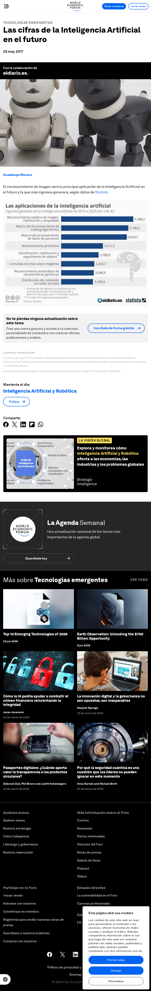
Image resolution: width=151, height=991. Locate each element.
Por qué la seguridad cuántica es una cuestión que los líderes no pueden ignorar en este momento (108, 772)
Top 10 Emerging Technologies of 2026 (35, 634)
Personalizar (116, 981)
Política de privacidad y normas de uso (75, 967)
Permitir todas (116, 960)
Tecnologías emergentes (28, 23)
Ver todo (139, 580)
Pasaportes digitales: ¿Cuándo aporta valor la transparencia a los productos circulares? (35, 772)
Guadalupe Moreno (17, 175)
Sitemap (75, 974)
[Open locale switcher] (5, 979)
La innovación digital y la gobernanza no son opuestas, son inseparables (111, 698)
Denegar (116, 970)
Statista (101, 192)
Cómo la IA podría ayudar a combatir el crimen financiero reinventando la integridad (35, 700)
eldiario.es (15, 73)
